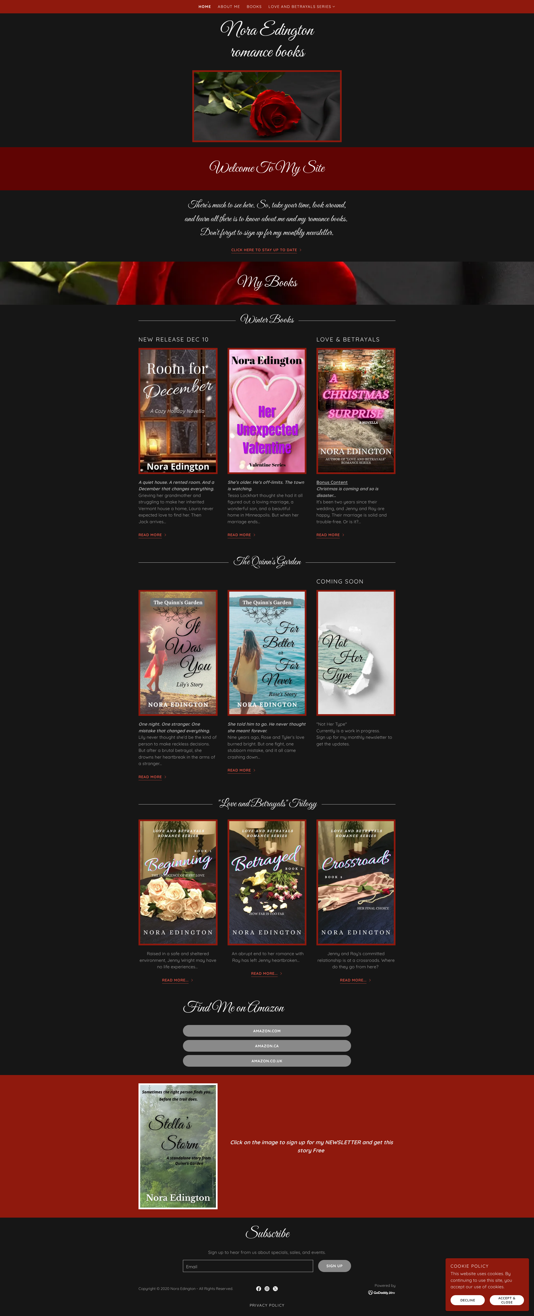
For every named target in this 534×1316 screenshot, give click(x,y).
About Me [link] (229, 6)
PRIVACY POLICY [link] (267, 1305)
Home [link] (205, 6)
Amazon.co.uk (267, 1061)
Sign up (334, 1265)
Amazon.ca (267, 1046)
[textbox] (248, 1266)
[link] (258, 1289)
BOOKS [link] (254, 6)
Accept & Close (506, 1300)
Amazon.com (267, 1031)
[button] (301, 6)
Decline (467, 1300)
